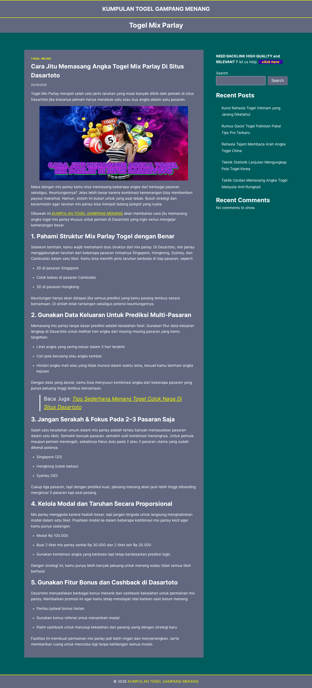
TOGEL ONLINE (41, 58)
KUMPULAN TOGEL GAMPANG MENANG (87, 213)
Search (222, 73)
